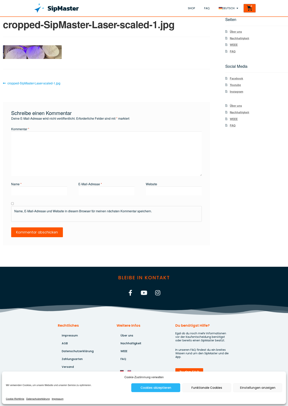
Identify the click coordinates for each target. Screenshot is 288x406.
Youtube (235, 85)
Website (151, 184)
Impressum (57, 398)
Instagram (236, 91)
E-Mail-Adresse (90, 184)
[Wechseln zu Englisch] (129, 371)
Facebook (236, 78)
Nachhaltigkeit (239, 38)
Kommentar (20, 129)
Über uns (236, 31)
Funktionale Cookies (206, 388)
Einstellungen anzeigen (257, 388)
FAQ (207, 8)
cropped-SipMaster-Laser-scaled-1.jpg (33, 83)
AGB (65, 343)
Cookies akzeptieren (155, 388)
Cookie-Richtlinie (15, 398)
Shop (191, 8)
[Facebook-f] (130, 293)
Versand (68, 367)
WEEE (234, 45)
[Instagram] (158, 293)
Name (16, 184)
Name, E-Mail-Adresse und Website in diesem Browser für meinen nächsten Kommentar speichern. (83, 211)
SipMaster (63, 8)
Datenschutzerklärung (38, 398)
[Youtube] (144, 293)
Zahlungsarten (72, 359)
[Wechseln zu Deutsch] (122, 371)
